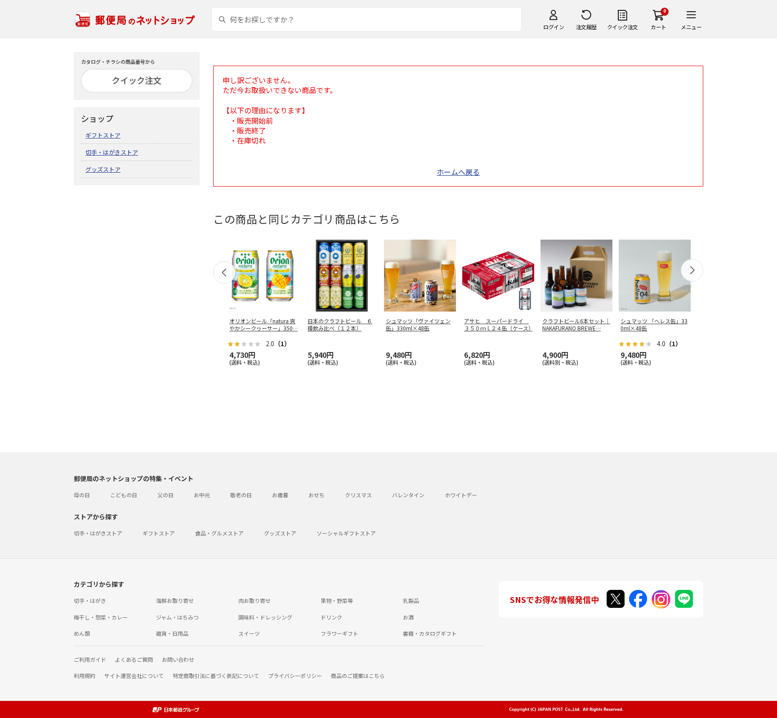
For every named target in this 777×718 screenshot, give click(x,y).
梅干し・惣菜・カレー (101, 617)
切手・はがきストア (111, 152)
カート (658, 27)
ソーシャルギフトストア (346, 533)
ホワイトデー (461, 495)
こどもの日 (123, 495)
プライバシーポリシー (295, 675)
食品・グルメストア (219, 533)
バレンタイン (408, 495)
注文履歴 (586, 27)
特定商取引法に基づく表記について (216, 675)
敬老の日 (241, 495)
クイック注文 (622, 27)
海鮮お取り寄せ (175, 600)
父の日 (165, 495)
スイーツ (249, 633)
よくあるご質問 (134, 659)
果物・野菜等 (337, 600)
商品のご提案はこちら (358, 675)
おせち (316, 495)
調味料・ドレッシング (265, 617)
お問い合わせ (178, 659)
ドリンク (331, 617)
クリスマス (358, 495)
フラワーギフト (339, 633)
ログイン (553, 27)
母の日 (82, 495)
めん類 (82, 633)
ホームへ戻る (458, 171)
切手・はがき (90, 600)
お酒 (408, 617)
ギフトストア (103, 135)
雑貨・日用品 (172, 633)
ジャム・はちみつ (177, 617)
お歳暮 (280, 495)
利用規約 (84, 675)
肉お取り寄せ (254, 600)
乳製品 (411, 600)
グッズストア (103, 169)
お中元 (202, 495)
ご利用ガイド (90, 659)
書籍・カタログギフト (430, 633)
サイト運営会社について (134, 675)
